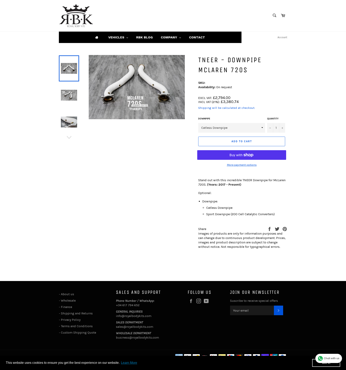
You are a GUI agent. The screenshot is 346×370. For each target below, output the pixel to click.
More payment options (242, 165)
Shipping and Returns (77, 313)
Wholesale (69, 300)
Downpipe (204, 118)
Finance (66, 307)
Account (282, 37)
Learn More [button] (129, 362)
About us (67, 294)
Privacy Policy (70, 320)
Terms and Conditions (77, 326)
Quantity (273, 118)
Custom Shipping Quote (78, 332)
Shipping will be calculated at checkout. (226, 108)
